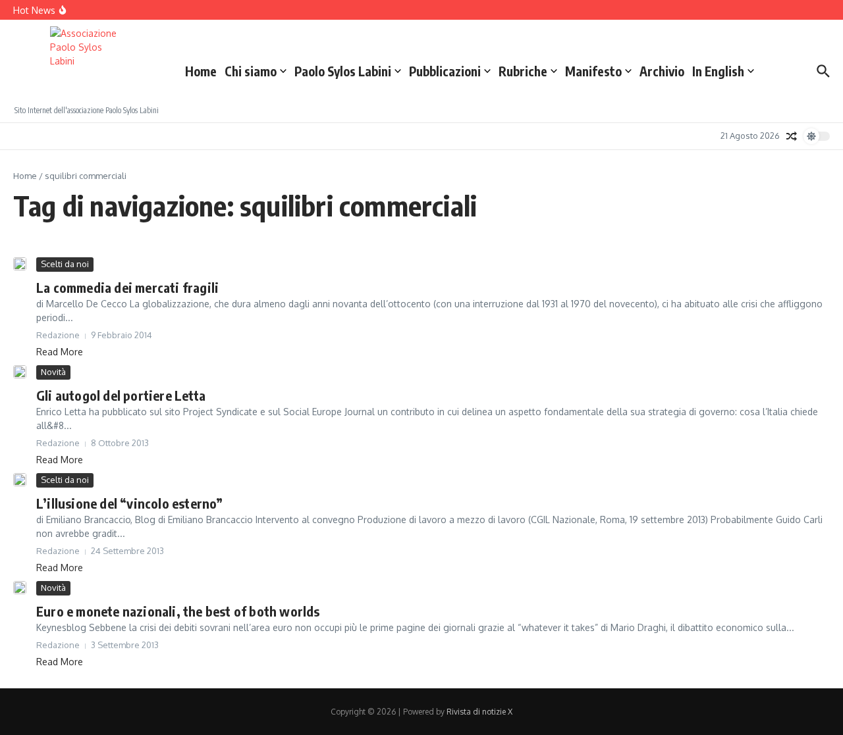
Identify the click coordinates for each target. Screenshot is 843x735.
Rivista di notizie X (479, 712)
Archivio (661, 71)
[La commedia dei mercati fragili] (19, 263)
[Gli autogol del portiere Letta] (19, 371)
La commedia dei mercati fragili (127, 287)
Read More (59, 351)
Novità (53, 372)
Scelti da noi (65, 264)
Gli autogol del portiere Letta (120, 395)
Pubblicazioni (445, 71)
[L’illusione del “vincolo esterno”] (19, 479)
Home (201, 71)
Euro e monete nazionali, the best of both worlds (178, 611)
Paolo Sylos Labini (342, 71)
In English (718, 71)
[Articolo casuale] (791, 136)
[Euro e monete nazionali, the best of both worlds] (19, 587)
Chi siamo (251, 71)
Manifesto (593, 71)
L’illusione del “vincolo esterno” (129, 503)
